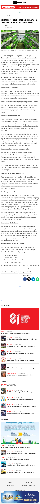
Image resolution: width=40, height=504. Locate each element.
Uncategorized (11, 373)
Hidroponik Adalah (25, 272)
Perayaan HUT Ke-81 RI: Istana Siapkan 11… (21, 346)
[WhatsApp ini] (37, 279)
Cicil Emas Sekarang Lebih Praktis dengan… (21, 392)
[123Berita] (20, 2)
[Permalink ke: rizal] (2, 26)
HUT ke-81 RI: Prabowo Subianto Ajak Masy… (21, 353)
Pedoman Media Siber (29, 485)
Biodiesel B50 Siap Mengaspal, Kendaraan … (15, 459)
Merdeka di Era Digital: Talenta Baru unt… (14, 386)
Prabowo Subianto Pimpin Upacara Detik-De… (22, 339)
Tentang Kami (29, 488)
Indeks (10, 482)
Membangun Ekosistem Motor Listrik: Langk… (15, 447)
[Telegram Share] (33, 279)
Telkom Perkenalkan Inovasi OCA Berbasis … (21, 413)
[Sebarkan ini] (25, 279)
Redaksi (10, 488)
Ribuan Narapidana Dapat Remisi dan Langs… (21, 368)
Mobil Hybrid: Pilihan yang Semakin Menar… (21, 465)
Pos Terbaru (5, 306)
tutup (2, 492)
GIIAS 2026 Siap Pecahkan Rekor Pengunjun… (21, 453)
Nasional (3, 331)
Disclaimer (10, 485)
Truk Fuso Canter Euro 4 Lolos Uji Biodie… (20, 472)
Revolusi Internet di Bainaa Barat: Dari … (20, 399)
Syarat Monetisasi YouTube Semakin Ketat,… (21, 406)
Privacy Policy (20, 491)
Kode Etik (29, 482)
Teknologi (5, 381)
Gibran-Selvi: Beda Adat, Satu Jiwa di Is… (20, 375)
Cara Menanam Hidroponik (9, 272)
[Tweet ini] (29, 279)
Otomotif (4, 420)
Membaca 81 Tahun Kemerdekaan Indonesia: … (15, 333)
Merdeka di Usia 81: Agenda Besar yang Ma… (21, 360)
